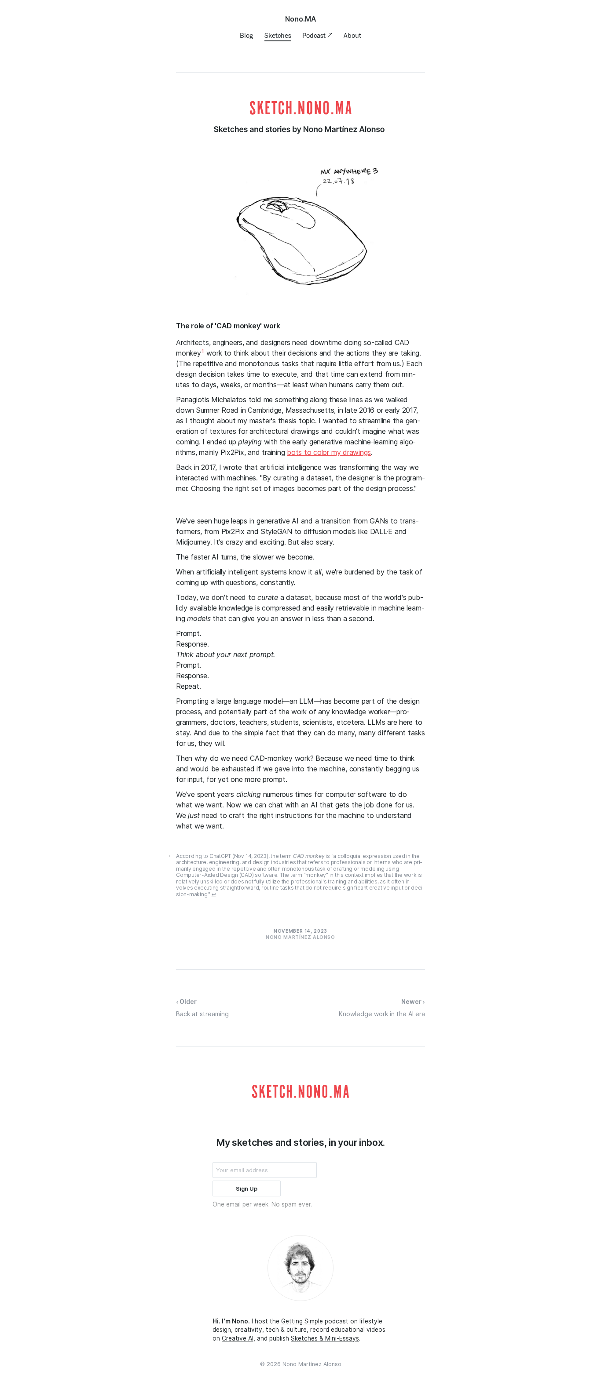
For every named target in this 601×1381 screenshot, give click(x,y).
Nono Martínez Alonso (311, 1364)
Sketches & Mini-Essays (325, 1338)
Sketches (277, 35)
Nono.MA (300, 19)
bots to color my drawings (329, 452)
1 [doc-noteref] (203, 351)
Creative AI (237, 1338)
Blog (246, 35)
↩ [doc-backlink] (214, 894)
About (352, 35)
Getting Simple (302, 1321)
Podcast (314, 35)
